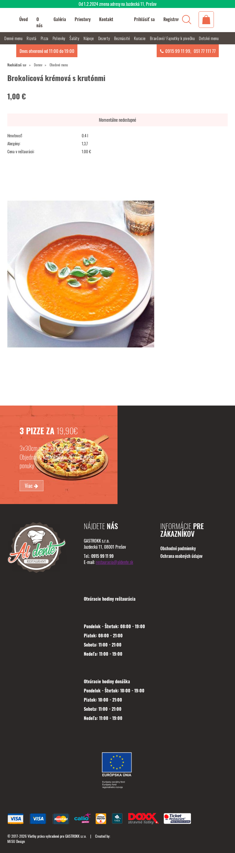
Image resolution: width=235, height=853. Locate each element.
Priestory (83, 19)
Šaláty (74, 38)
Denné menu (14, 38)
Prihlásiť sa (144, 19)
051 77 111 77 (205, 50)
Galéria (60, 19)
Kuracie (140, 38)
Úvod (23, 19)
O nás (39, 22)
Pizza (45, 38)
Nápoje (89, 38)
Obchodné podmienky (178, 548)
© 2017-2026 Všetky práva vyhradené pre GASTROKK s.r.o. (47, 836)
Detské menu (208, 38)
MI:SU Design (16, 841)
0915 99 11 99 (177, 50)
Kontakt (106, 19)
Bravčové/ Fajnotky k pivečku (173, 38)
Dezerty (104, 38)
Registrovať (173, 19)
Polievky (60, 38)
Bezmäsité (122, 38)
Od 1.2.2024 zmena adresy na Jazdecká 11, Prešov (117, 4)
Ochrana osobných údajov (181, 556)
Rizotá (32, 38)
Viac (29, 485)
